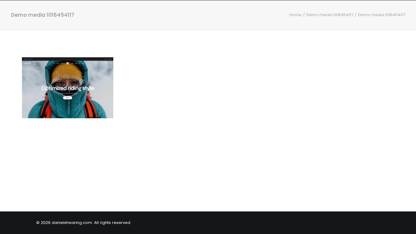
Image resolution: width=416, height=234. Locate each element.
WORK (328, 17)
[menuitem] (306, 17)
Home (306, 17)
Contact (378, 17)
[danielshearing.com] (47, 17)
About (351, 17)
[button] (402, 17)
